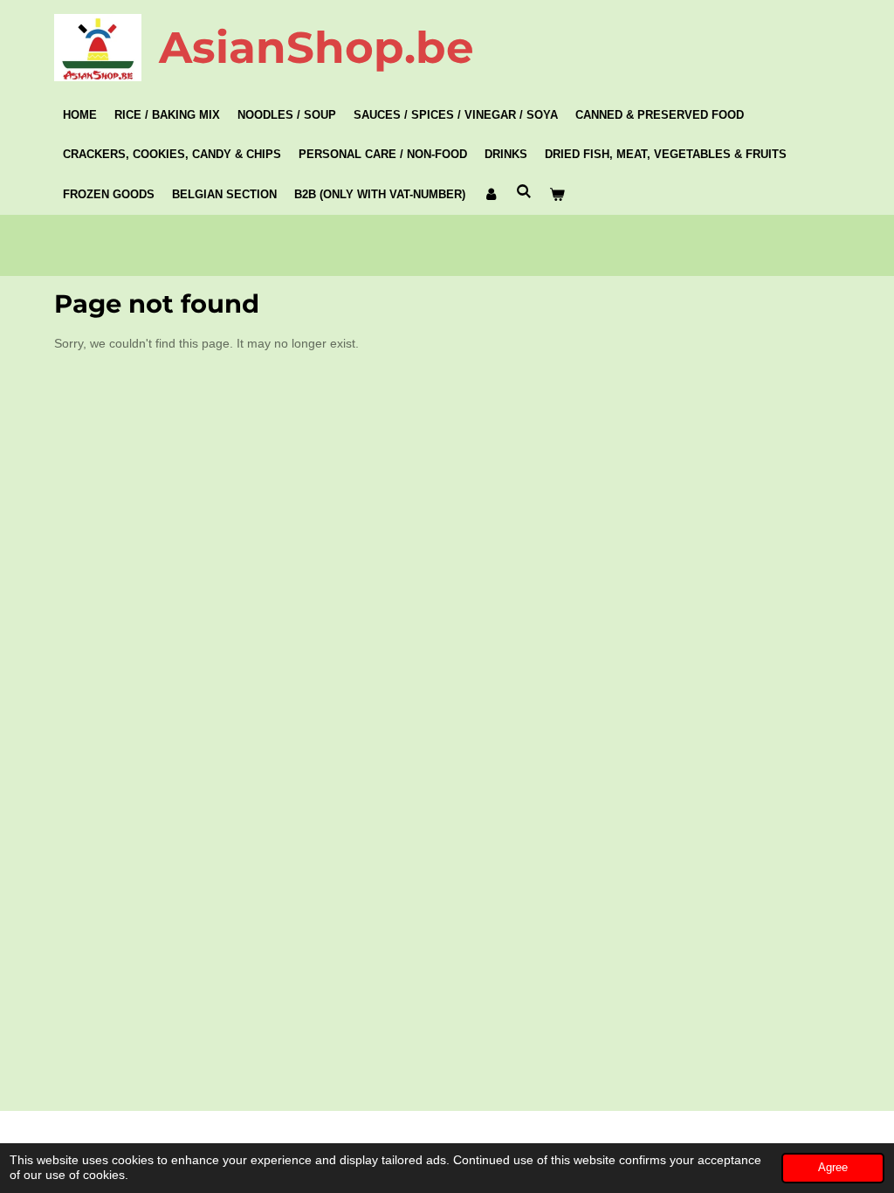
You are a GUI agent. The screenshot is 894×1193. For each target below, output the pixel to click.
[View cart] (557, 195)
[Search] (523, 192)
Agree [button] (833, 1168)
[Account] (490, 195)
